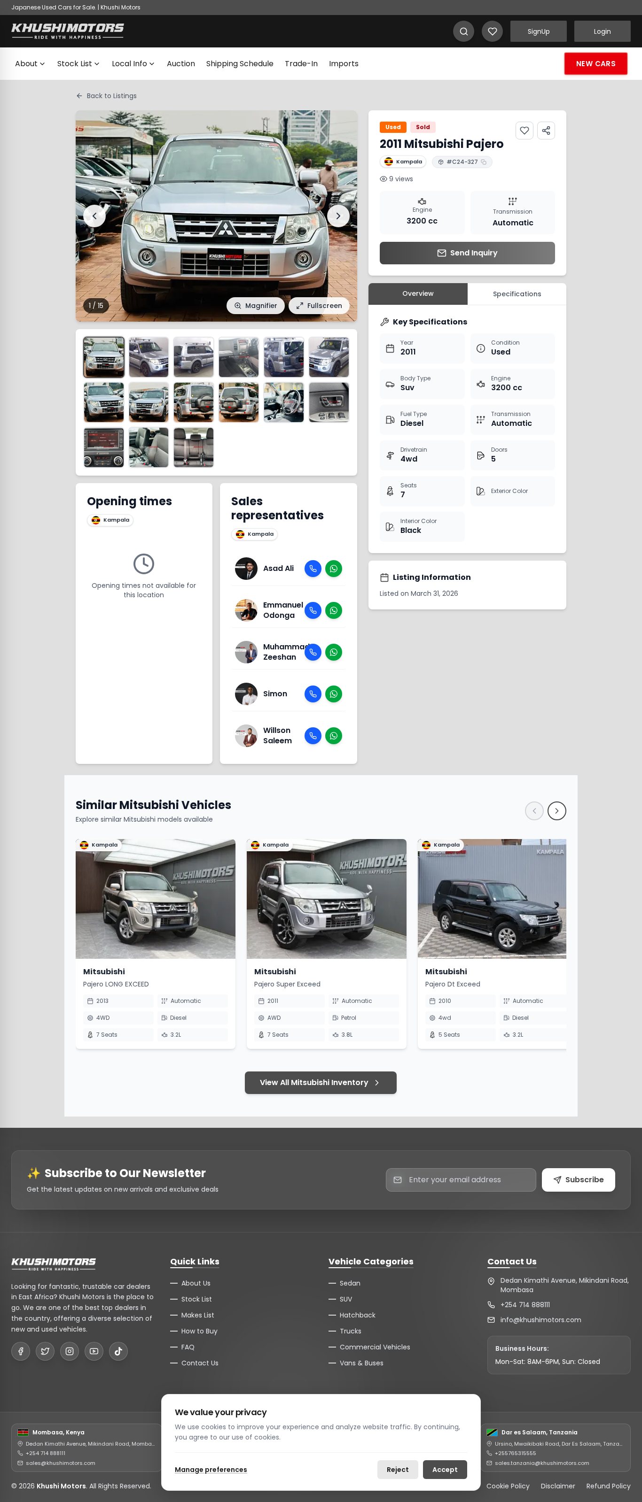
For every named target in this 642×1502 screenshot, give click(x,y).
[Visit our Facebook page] (20, 1351)
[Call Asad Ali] (313, 568)
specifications (517, 294)
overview (418, 293)
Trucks (350, 1331)
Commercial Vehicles (375, 1347)
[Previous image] (94, 216)
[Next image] (338, 216)
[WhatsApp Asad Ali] (333, 568)
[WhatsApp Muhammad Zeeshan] (333, 652)
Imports (344, 63)
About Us (196, 1283)
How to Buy (199, 1331)
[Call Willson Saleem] (313, 735)
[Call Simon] (313, 694)
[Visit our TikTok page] (118, 1351)
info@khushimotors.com (541, 1320)
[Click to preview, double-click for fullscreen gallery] (104, 357)
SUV (346, 1299)
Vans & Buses (362, 1363)
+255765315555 (515, 1453)
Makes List (197, 1315)
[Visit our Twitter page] (45, 1351)
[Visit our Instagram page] (69, 1351)
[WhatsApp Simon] (333, 694)
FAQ (188, 1347)
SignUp (539, 31)
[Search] (463, 31)
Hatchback (358, 1315)
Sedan (350, 1283)
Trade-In (301, 63)
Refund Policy (609, 1486)
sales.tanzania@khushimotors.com (542, 1463)
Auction (181, 63)
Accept (445, 1469)
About (26, 63)
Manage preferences (211, 1469)
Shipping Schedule (240, 63)
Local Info (129, 63)
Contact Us (200, 1363)
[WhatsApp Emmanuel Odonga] (333, 610)
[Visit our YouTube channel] (94, 1351)
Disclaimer (558, 1486)
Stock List (74, 63)
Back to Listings (112, 95)
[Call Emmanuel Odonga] (313, 610)
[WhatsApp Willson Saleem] (333, 735)
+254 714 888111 (525, 1304)
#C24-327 (462, 162)
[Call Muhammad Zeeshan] (313, 652)
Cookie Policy (508, 1486)
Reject (398, 1469)
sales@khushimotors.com (60, 1463)
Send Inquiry (474, 252)
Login (602, 31)
